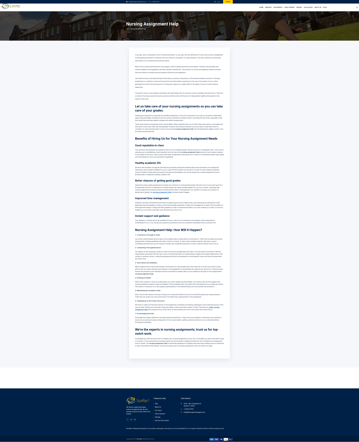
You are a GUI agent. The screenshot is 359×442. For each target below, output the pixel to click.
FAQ (156, 404)
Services (268, 7)
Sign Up (228, 1)
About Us (317, 7)
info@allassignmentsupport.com (137, 1)
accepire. (139, 439)
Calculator (308, 7)
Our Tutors (158, 410)
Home (261, 7)
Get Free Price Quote (162, 420)
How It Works (289, 7)
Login (218, 1)
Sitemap (157, 417)
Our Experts (277, 7)
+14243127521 (155, 1)
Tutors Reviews (160, 414)
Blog (325, 7)
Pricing (299, 7)
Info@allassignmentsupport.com (194, 412)
